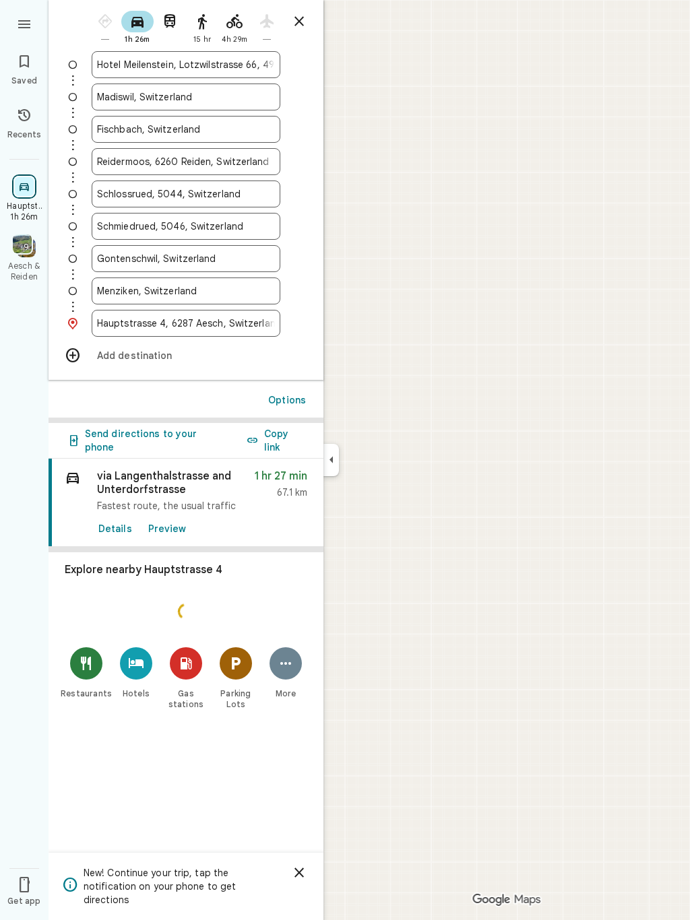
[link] (186, 503)
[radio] (105, 26)
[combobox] (186, 64)
